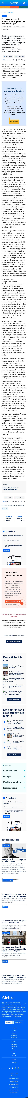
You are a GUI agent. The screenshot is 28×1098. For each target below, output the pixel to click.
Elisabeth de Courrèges (19, 27)
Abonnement (14, 1051)
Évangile (7, 776)
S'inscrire (6, 550)
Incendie (5, 961)
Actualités (4, 12)
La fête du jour (10, 771)
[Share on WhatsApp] (24, 60)
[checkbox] (3, 544)
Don (14, 1053)
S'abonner (8, 1022)
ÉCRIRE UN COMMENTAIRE (14, 641)
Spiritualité (14, 1035)
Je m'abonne (5, 7)
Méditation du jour (12, 782)
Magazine (14, 1049)
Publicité (14, 1055)
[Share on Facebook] (13, 60)
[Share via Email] (21, 60)
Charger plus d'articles (14, 699)
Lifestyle (14, 1033)
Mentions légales (14, 1081)
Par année (14, 1062)
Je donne (13, 7)
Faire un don (13, 122)
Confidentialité (14, 1093)
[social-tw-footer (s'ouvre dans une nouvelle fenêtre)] (15, 1068)
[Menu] (5, 3)
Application (14, 1046)
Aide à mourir (6, 845)
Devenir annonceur (14, 1084)
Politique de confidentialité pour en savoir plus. (13, 546)
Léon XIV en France (7, 880)
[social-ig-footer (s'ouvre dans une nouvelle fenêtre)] (18, 1068)
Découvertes (14, 1037)
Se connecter (18, 1022)
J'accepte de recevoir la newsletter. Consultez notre (14, 545)
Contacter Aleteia (14, 1087)
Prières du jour (10, 788)
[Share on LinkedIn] (16, 60)
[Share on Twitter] (19, 60)
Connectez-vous (20, 635)
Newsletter (14, 1044)
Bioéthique (10, 12)
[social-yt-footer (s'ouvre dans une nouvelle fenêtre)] (9, 1068)
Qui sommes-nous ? (14, 1078)
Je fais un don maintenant (12, 601)
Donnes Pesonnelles (14, 1090)
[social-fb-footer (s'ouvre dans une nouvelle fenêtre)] (12, 1068)
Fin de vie (4, 508)
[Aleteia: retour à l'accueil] (14, 2)
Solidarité (5, 907)
